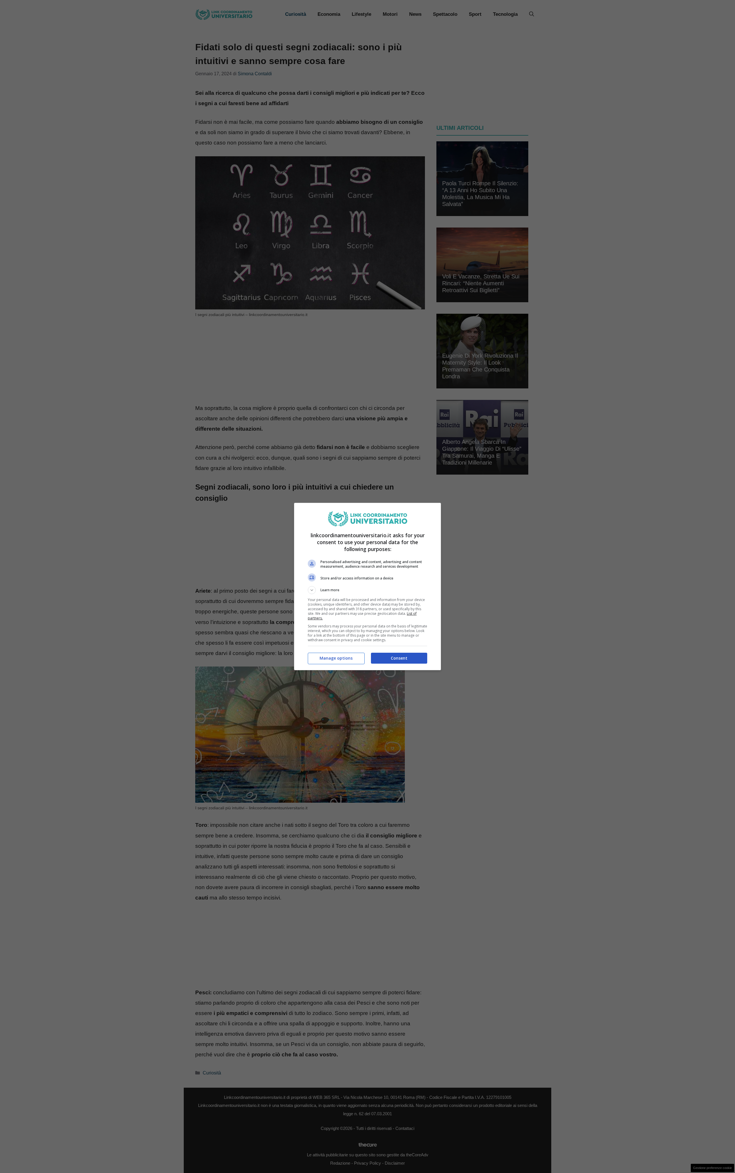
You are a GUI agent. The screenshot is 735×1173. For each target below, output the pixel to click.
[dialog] (367, 586)
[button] (367, 590)
